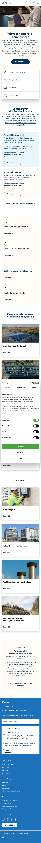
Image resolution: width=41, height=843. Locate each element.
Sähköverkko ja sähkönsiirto (11, 791)
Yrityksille (5, 770)
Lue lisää (7, 233)
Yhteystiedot (6, 782)
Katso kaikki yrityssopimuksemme (19, 203)
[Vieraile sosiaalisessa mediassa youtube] (15, 819)
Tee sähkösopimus (8, 764)
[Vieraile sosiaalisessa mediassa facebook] (3, 819)
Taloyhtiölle (5, 773)
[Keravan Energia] (6, 3)
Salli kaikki (20, 446)
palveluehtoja (28, 745)
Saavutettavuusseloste (9, 806)
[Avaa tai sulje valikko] (38, 3)
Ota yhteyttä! (19, 62)
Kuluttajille (5, 767)
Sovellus (4, 785)
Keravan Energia (7, 779)
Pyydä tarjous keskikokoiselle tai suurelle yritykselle (20, 124)
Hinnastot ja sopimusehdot (11, 800)
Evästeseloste (6, 803)
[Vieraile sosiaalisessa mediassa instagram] (7, 819)
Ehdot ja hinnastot (8, 797)
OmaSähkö (30, 3)
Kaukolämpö (6, 788)
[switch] (36, 426)
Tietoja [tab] (33, 387)
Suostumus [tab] (7, 387)
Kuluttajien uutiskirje (13, 729)
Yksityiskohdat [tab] (20, 387)
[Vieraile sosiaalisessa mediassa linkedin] (11, 819)
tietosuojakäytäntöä (15, 745)
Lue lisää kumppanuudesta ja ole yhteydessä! (19, 684)
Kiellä (20, 458)
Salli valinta (20, 452)
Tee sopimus (12, 163)
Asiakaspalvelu (7, 761)
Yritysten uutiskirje (12, 732)
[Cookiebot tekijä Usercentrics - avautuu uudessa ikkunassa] (30, 382)
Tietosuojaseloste (8, 809)
